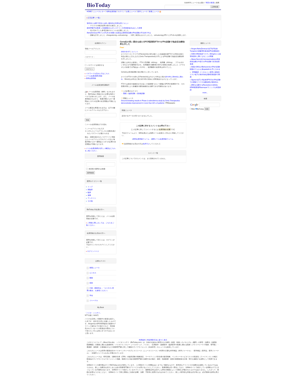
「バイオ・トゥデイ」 (93, 313)
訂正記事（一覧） (94, 17)
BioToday (200, 109)
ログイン (121, 11)
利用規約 (142, 340)
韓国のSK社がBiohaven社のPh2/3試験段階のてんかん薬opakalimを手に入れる (205, 67)
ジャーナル (93, 300)
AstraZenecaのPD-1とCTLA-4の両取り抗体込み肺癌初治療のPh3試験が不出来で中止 (119, 32)
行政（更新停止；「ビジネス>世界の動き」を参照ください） (100, 289)
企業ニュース (131, 11)
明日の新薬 (210, 2)
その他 (90, 201)
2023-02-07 (125, 51)
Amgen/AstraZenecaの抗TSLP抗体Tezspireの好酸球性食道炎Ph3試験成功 (204, 49)
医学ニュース (142, 11)
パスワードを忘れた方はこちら (97, 73)
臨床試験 (131, 93)
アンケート (92, 198)
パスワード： (90, 57)
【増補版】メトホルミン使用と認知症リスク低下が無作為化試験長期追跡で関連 (205, 74)
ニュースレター (99, 11)
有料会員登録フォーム (141, 139)
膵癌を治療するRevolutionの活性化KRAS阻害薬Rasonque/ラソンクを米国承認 (205, 87)
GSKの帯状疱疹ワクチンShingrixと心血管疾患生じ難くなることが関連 (205, 55)
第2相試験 (141, 93)
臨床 (89, 192)
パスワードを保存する (95, 65)
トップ (90, 186)
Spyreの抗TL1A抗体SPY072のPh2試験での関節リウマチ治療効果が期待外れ (205, 80)
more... (205, 92)
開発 (125, 93)
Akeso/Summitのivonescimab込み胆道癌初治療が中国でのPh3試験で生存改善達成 (205, 61)
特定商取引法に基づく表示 (157, 340)
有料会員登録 (111, 11)
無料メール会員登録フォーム (162, 139)
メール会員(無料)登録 (94, 76)
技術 (91, 283)
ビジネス (92, 273)
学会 (91, 295)
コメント (134, 51)
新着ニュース (154, 11)
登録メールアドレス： (93, 48)
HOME (89, 11)
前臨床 (90, 189)
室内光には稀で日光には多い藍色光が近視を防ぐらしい (108, 23)
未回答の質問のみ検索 (97, 169)
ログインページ (93, 251)
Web (193, 109)
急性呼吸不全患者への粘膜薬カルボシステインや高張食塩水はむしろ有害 (114, 28)
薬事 (89, 195)
